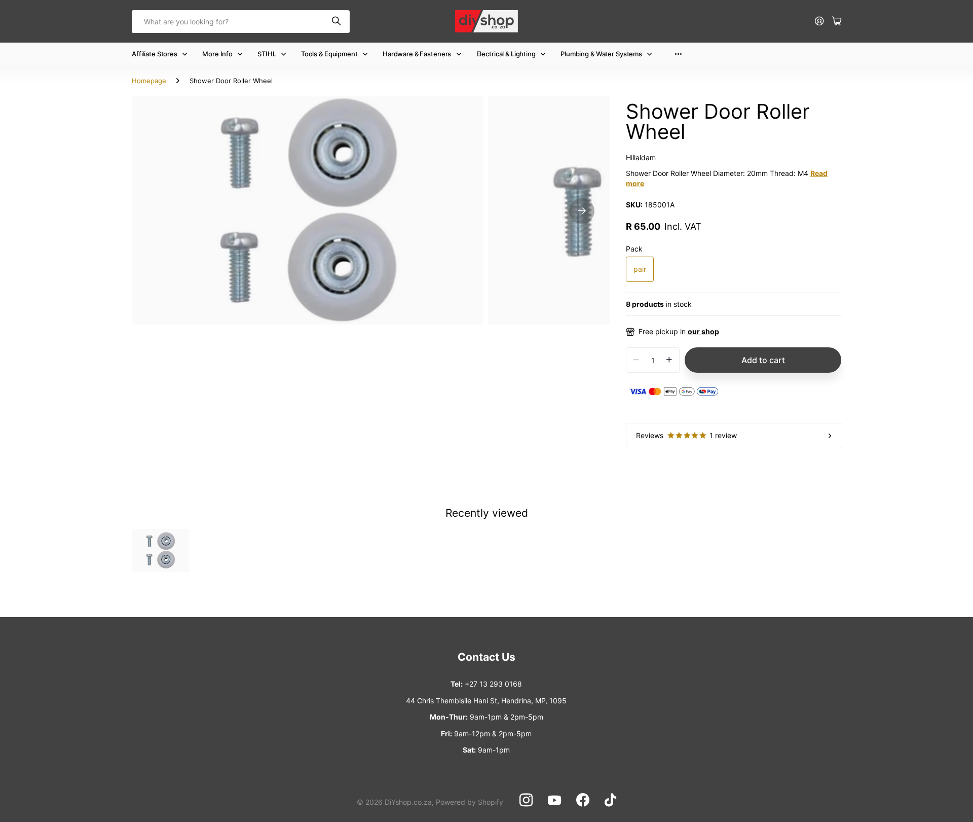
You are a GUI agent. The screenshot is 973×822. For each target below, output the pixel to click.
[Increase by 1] (669, 360)
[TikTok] (610, 800)
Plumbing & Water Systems (601, 54)
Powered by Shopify (469, 802)
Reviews (686, 435)
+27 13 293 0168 (493, 684)
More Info (217, 54)
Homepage (149, 81)
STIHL (266, 54)
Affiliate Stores (154, 54)
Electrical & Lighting (506, 54)
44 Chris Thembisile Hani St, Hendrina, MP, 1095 (486, 700)
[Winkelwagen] (836, 21)
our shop (703, 331)
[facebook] (582, 800)
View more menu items (678, 54)
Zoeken (337, 21)
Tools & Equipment (329, 54)
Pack (634, 248)
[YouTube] (554, 800)
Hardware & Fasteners (417, 54)
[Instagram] (526, 800)
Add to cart (763, 360)
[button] (581, 210)
